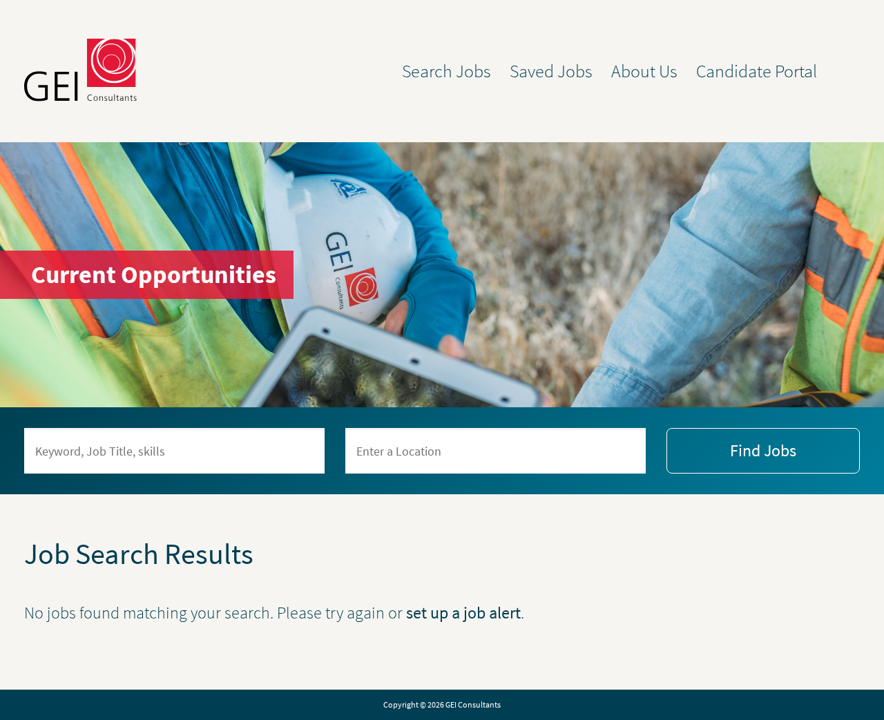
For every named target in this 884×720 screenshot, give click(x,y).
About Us (644, 71)
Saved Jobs (551, 71)
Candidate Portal (756, 71)
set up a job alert (463, 612)
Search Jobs (446, 71)
